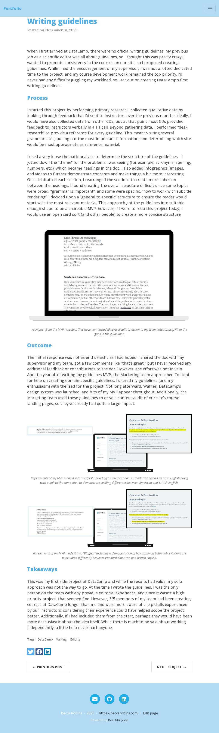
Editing (75, 639)
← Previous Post (48, 667)
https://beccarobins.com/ (119, 713)
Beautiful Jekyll (118, 720)
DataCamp (45, 639)
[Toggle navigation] (210, 8)
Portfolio (12, 8)
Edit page (150, 713)
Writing (61, 639)
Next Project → (171, 667)
